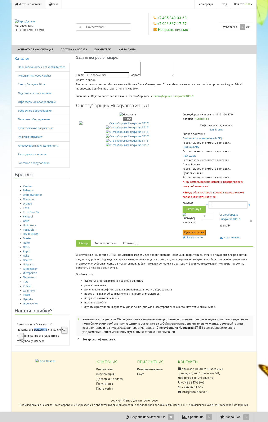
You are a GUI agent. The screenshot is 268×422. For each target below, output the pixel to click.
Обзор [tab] (83, 243)
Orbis (26, 247)
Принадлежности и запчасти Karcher (41, 67)
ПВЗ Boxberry (191, 146)
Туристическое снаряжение (36, 128)
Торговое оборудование (34, 163)
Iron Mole (28, 229)
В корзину (192, 209)
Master (27, 238)
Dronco (27, 203)
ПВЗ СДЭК (189, 155)
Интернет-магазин (30, 4)
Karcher (27, 186)
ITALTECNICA (31, 233)
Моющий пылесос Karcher (34, 75)
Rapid (26, 251)
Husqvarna (29, 225)
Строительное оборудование (37, 102)
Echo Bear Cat (31, 212)
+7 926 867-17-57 (191, 387)
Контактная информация (35, 49)
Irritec (26, 294)
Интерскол (30, 273)
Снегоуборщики (139, 96)
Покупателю (102, 49)
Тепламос (29, 277)
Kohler (27, 286)
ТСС (25, 281)
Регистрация (206, 4)
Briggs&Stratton (33, 194)
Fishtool (28, 216)
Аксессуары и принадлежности (38, 145)
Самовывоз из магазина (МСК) (202, 138)
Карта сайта (127, 49)
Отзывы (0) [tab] (130, 243)
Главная (81, 96)
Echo (26, 208)
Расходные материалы (33, 154)
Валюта (242, 4)
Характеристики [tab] (105, 243)
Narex (26, 242)
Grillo (26, 221)
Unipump (28, 264)
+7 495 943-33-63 (192, 382)
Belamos (28, 190)
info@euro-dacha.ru (195, 392)
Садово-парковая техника (35, 93)
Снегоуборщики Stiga (31, 84)
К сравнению (231, 237)
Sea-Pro (27, 260)
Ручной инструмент (30, 136)
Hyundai (28, 299)
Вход (224, 4)
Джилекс (29, 290)
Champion (29, 199)
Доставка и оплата (74, 49)
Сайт (55, 4)
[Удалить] (250, 221)
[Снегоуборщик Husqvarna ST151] (127, 123)
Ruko (26, 255)
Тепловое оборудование (34, 119)
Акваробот (30, 268)
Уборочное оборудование (35, 110)
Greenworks (30, 303)
